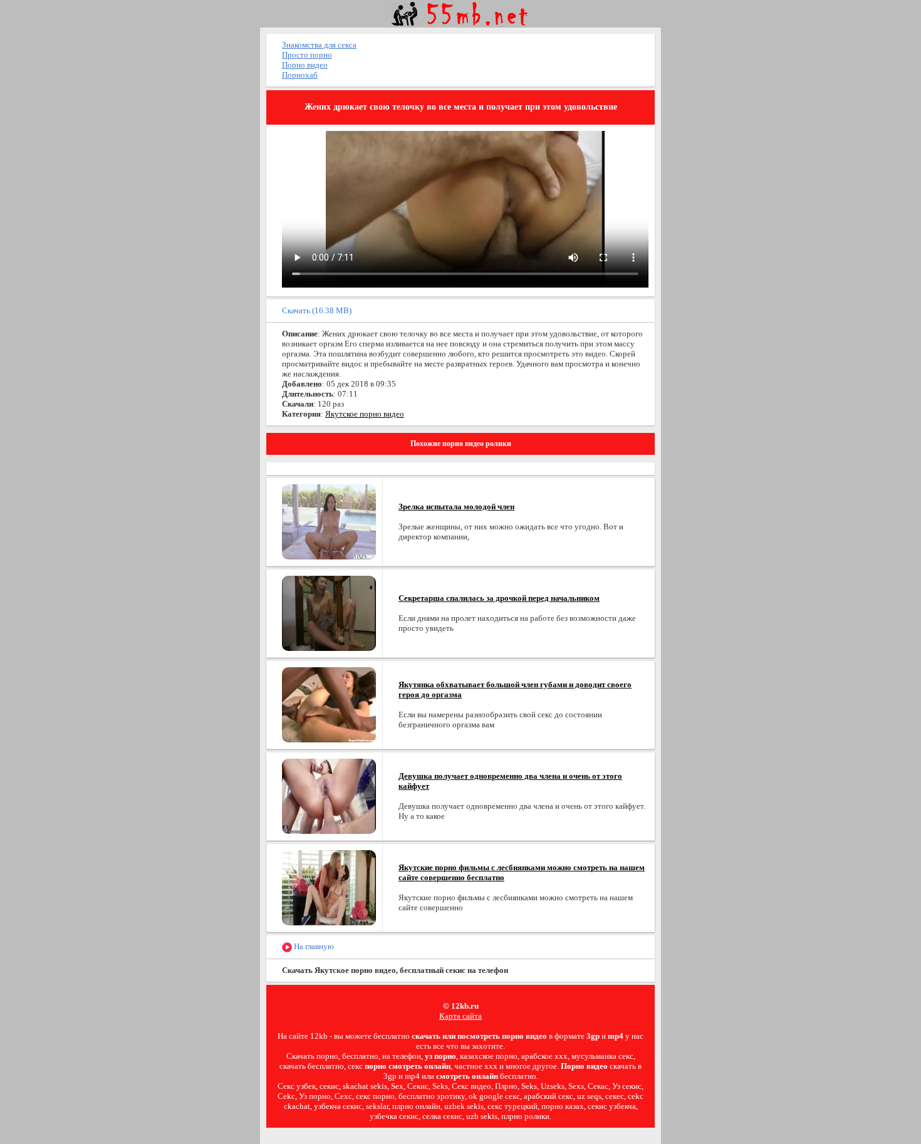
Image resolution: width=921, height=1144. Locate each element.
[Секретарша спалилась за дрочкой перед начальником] (329, 612)
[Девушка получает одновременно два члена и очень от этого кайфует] (329, 795)
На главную (313, 946)
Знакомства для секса (319, 44)
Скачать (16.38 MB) (316, 310)
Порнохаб (300, 75)
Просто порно (307, 55)
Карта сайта (460, 1016)
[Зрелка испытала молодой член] (329, 521)
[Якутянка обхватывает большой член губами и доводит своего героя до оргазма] (329, 704)
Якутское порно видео (364, 414)
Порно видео (305, 65)
